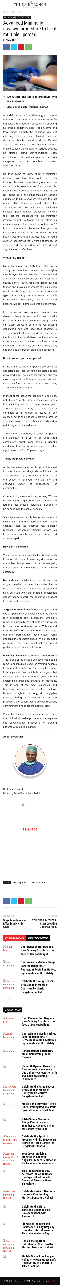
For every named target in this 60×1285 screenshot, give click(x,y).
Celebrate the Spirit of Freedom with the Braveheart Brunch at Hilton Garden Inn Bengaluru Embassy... (39, 1141)
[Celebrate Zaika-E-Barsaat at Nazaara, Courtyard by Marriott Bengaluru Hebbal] (11, 1195)
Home (6, 12)
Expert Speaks (18, 12)
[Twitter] (14, 47)
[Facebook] (6, 47)
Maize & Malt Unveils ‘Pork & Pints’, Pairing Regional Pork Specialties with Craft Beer (39, 1107)
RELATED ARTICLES (14, 938)
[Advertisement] (30, 855)
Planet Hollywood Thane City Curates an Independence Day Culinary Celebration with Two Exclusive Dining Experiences (39, 1072)
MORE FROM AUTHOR (38, 938)
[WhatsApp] (28, 47)
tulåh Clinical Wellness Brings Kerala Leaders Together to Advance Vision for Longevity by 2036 (38, 1123)
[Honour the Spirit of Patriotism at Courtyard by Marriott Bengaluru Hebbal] (11, 1246)
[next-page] (10, 1000)
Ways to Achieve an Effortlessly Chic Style (14, 923)
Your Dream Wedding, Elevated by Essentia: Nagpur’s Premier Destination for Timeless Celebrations (39, 1158)
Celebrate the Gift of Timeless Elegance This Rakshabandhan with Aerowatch (36, 1211)
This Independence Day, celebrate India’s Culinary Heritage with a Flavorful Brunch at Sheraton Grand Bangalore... (37, 1177)
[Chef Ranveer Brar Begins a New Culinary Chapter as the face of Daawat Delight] (11, 950)
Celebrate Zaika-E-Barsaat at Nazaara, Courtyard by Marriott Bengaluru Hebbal (39, 1194)
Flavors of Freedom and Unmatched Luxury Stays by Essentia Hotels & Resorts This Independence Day (38, 1228)
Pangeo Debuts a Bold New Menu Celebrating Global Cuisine (37, 1054)
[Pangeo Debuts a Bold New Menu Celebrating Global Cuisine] (11, 1054)
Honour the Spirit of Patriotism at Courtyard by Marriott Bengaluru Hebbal (37, 1244)
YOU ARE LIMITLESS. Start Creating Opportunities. (44, 923)
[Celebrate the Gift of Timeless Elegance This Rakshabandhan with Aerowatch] (11, 1210)
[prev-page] (5, 1000)
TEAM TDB (11, 40)
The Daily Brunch (20, 882)
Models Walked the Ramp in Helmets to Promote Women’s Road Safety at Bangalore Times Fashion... (39, 1261)
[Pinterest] (21, 47)
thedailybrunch (38, 882)
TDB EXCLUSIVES (23, 17)
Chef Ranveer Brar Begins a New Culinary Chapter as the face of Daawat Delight (37, 950)
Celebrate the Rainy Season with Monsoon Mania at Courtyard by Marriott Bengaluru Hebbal (38, 1091)
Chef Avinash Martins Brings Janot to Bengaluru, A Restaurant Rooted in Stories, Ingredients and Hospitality (39, 1038)
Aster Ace (52, 1281)
